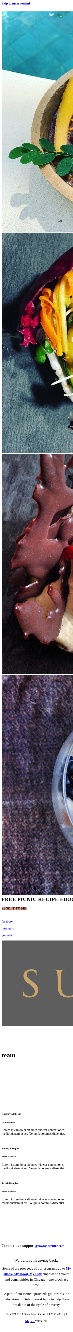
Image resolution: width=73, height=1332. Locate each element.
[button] (14, 908)
